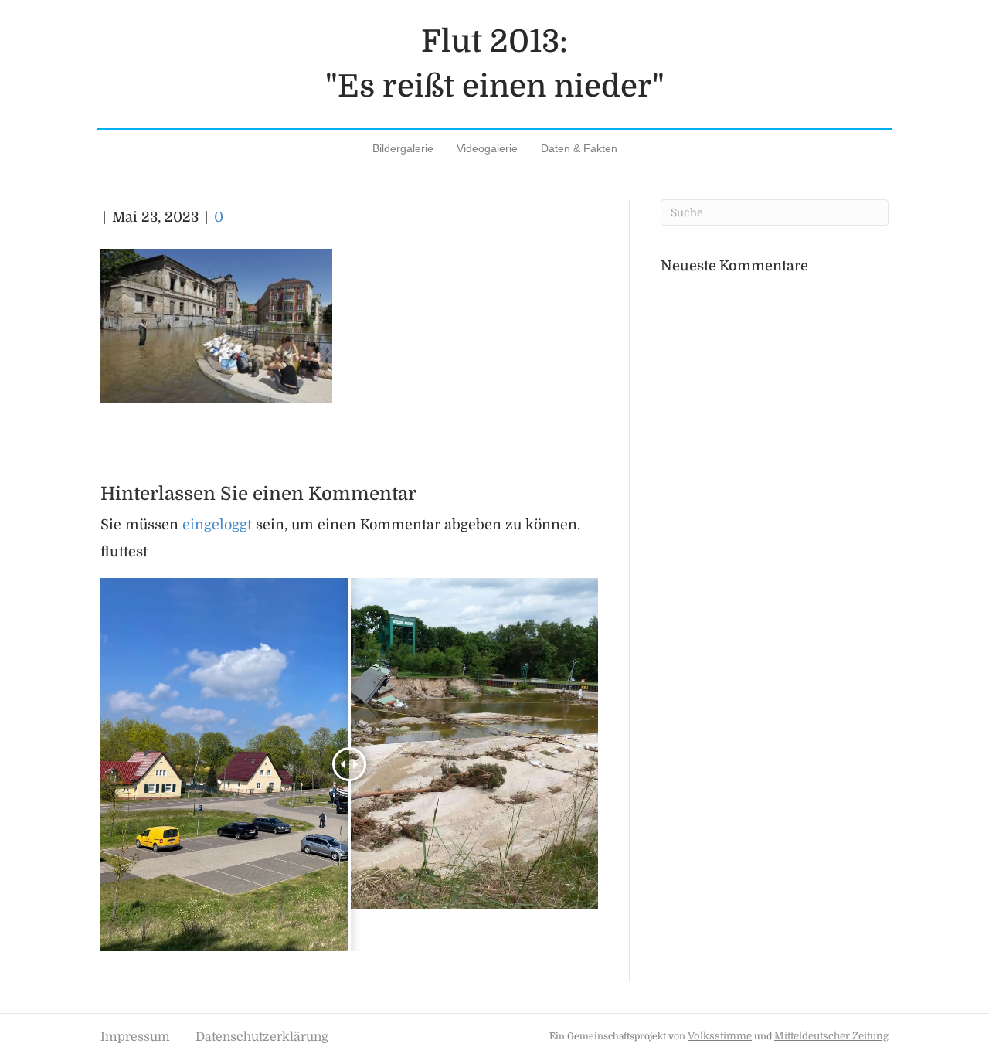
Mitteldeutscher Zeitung (831, 1036)
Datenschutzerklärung (261, 1037)
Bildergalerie (402, 148)
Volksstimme (720, 1036)
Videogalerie (487, 148)
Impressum (135, 1037)
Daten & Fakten (579, 148)
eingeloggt (217, 524)
